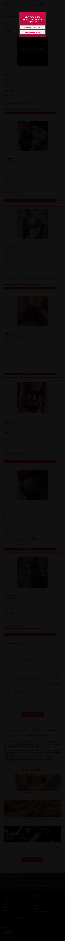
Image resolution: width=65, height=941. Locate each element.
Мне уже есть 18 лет (32, 27)
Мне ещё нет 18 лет (32, 32)
